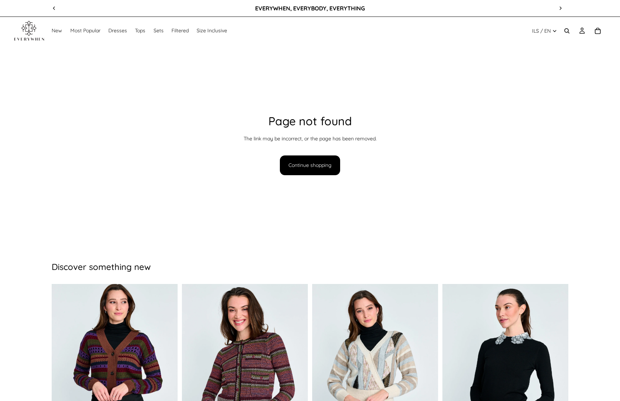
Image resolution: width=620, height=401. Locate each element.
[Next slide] (560, 8)
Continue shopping (310, 165)
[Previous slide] (54, 8)
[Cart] (598, 31)
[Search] (567, 31)
